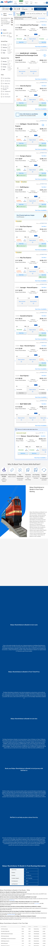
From (3, 7)
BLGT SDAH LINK (23, 404)
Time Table (44, 24)
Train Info (31, 2)
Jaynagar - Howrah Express (26, 287)
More (36, 2)
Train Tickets (15, 2)
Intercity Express (23, 86)
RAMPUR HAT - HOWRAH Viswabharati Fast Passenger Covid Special (26, 55)
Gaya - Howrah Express (25, 346)
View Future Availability (40, 46)
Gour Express (22, 375)
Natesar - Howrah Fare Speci (27, 436)
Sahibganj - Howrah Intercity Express (26, 125)
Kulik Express (22, 187)
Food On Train (26, 2)
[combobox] (5, 9)
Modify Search (40, 9)
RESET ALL (10, 14)
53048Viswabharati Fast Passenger (7, 933)
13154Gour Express (4, 928)
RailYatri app (11, 899)
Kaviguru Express (23, 156)
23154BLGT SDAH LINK (5, 931)
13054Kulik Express (4, 943)
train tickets (36, 903)
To (14, 7)
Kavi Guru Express (23, 226)
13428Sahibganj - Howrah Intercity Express (8, 938)
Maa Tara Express (23, 257)
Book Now (21, 42)
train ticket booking (11, 914)
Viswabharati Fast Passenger (26, 25)
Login (44, 2)
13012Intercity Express (5, 936)
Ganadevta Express (23, 316)
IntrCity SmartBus (21, 2)
